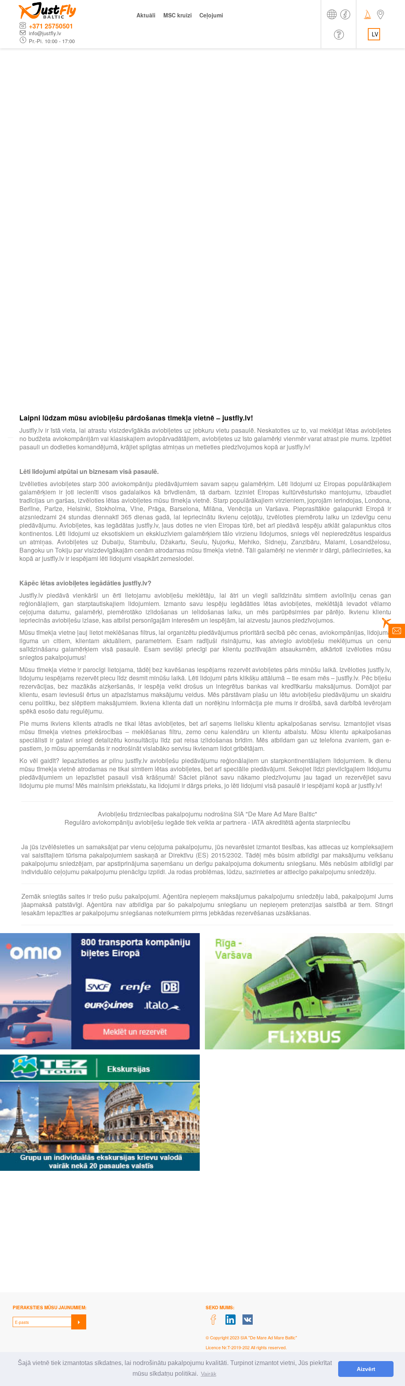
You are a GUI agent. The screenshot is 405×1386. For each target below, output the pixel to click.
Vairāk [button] (208, 1374)
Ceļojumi (211, 15)
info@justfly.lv (45, 33)
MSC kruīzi (177, 15)
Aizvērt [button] (366, 1369)
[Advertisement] (202, 107)
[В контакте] (247, 1319)
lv (375, 34)
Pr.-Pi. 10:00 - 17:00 (52, 41)
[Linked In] (230, 1319)
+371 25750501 (51, 26)
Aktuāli (145, 15)
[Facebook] (213, 1319)
